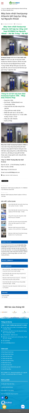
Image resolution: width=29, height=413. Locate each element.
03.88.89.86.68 (12, 169)
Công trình (4, 295)
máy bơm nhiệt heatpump (11, 175)
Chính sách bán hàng (7, 358)
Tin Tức (3, 297)
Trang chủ (3, 8)
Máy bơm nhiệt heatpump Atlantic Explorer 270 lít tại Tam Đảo (14, 195)
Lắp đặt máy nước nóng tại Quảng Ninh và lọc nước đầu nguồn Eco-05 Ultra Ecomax (17, 223)
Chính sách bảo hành (7, 356)
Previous (1, 312)
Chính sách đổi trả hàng (7, 360)
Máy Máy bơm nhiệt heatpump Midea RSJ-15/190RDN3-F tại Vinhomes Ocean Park (14, 188)
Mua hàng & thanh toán (7, 352)
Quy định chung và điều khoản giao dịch (11, 367)
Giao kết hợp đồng (6, 369)
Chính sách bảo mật (7, 364)
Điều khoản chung (6, 362)
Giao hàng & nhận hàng (7, 354)
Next (28, 312)
